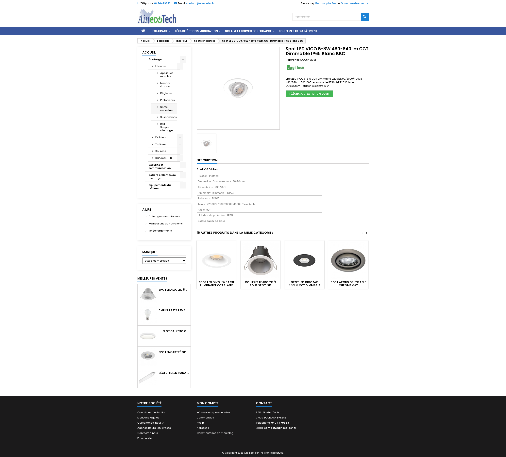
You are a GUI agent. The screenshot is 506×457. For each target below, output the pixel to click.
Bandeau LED (163, 158)
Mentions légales (148, 417)
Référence (292, 60)
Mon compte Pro (325, 3)
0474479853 (162, 3)
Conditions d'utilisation (151, 412)
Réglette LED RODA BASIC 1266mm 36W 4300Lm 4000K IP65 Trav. (174, 372)
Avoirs (201, 423)
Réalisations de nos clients (165, 223)
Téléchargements (160, 231)
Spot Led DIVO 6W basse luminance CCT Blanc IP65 (216, 285)
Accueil (149, 52)
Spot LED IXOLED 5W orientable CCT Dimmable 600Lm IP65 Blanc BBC (174, 289)
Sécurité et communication (196, 31)
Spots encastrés (166, 108)
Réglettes (166, 93)
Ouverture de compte (354, 3)
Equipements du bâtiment (298, 31)
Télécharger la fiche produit (309, 93)
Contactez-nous (148, 433)
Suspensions (168, 117)
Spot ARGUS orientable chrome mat (348, 283)
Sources (160, 151)
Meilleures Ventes (152, 278)
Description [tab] (207, 160)
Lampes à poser (165, 84)
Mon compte (207, 403)
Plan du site (144, 438)
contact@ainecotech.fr (201, 3)
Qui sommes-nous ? (150, 423)
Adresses (203, 428)
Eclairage (160, 31)
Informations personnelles (213, 412)
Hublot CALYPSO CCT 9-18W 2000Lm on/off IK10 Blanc (174, 331)
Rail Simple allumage (166, 127)
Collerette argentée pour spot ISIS (260, 283)
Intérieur (160, 66)
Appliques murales (166, 74)
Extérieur (160, 137)
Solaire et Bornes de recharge (248, 31)
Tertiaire (160, 144)
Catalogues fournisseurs (164, 216)
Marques (150, 252)
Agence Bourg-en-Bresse (154, 428)
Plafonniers (167, 100)
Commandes (205, 417)
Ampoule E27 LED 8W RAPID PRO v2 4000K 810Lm (174, 310)
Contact (264, 403)
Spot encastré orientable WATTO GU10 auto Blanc (174, 352)
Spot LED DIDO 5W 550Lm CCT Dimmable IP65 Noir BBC (304, 285)
